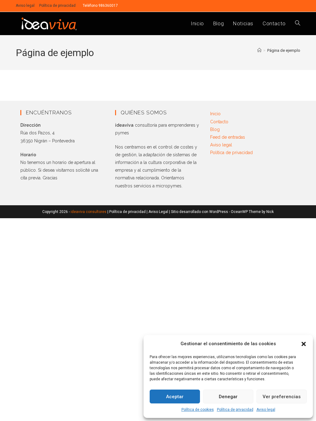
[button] (304, 344)
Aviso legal (265, 409)
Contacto (219, 121)
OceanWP (239, 212)
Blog (215, 129)
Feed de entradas (227, 137)
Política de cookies (197, 409)
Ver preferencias (282, 396)
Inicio (215, 113)
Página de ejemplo (283, 50)
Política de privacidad (235, 409)
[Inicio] (259, 50)
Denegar (228, 396)
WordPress (218, 212)
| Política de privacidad (127, 212)
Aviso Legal (158, 212)
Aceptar (175, 396)
